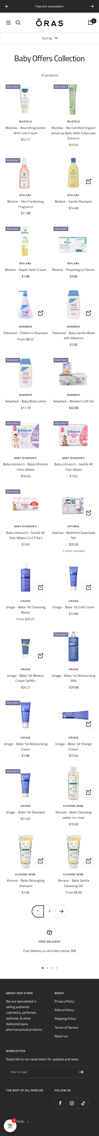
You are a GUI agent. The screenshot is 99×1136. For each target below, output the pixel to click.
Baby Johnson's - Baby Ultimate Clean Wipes (25, 467)
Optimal (74, 526)
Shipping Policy (65, 1018)
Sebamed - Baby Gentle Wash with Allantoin (73, 335)
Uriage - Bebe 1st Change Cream (73, 746)
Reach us (61, 1036)
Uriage (26, 601)
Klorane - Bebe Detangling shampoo (25, 883)
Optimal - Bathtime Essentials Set (73, 535)
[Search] (18, 22)
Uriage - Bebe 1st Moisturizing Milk (73, 678)
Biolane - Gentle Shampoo (73, 201)
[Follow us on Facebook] (60, 1103)
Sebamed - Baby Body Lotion (25, 401)
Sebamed (25, 326)
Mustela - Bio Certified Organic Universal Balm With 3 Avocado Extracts (73, 133)
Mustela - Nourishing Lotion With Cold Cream (25, 130)
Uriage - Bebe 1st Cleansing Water (25, 609)
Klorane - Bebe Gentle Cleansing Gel (73, 883)
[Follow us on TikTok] (83, 1103)
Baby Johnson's (25, 458)
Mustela (25, 121)
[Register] (81, 1072)
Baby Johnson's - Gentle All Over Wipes (73, 467)
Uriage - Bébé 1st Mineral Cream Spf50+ (25, 678)
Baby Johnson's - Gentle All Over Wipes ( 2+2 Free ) (25, 535)
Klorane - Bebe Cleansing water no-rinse (73, 815)
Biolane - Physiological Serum (73, 269)
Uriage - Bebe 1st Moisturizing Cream (25, 746)
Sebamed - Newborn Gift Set (73, 401)
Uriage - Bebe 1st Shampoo (25, 812)
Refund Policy (64, 1009)
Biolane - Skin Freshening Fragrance (25, 204)
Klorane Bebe (73, 806)
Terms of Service (66, 1027)
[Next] (62, 911)
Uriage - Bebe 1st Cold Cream (74, 607)
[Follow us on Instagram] (71, 1103)
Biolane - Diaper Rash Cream (25, 269)
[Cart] (90, 22)
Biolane (25, 195)
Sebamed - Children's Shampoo (25, 332)
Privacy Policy (64, 1001)
